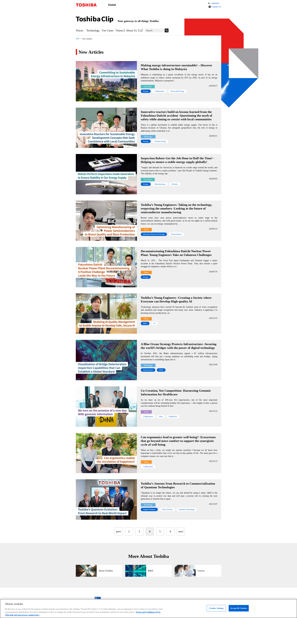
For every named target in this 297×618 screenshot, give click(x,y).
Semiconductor (176, 234)
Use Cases (107, 30)
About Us (131, 30)
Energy (145, 91)
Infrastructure (148, 370)
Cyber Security (167, 509)
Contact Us (216, 7)
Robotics (175, 184)
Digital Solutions (149, 509)
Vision (119, 30)
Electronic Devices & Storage (154, 234)
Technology (93, 30)
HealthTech (173, 416)
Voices (79, 30)
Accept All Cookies (238, 608)
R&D (145, 323)
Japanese (215, 3)
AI (154, 323)
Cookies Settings (216, 608)
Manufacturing (160, 184)
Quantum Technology (187, 509)
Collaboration (159, 91)
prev (118, 531)
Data (161, 416)
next (180, 531)
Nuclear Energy (160, 141)
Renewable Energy (177, 91)
